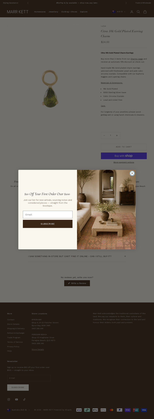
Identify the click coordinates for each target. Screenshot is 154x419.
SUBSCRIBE (48, 224)
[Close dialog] (132, 173)
